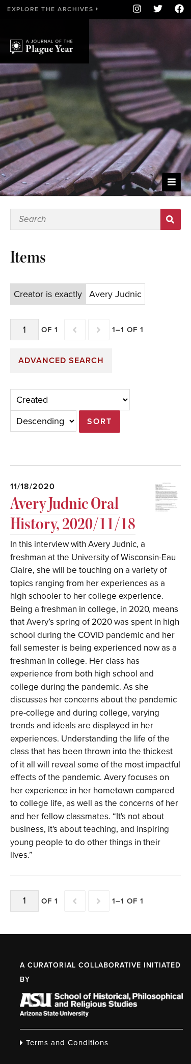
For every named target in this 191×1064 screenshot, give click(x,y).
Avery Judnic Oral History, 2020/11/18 (72, 513)
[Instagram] (137, 9)
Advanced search (61, 361)
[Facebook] (176, 9)
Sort (99, 421)
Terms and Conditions (65, 1042)
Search (170, 219)
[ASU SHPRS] (101, 1013)
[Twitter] (158, 9)
